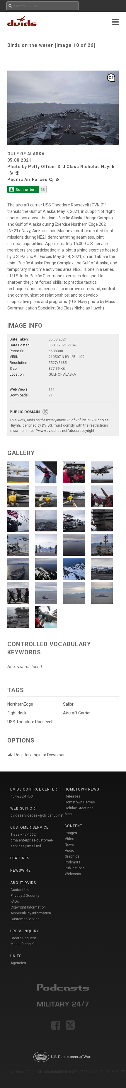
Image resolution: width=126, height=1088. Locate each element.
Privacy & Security (25, 896)
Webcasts (73, 874)
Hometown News (81, 789)
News (69, 845)
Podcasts (72, 862)
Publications (75, 868)
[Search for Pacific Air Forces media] (51, 179)
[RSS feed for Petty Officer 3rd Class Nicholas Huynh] (12, 173)
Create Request (23, 938)
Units (15, 956)
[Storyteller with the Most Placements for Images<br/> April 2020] (18, 173)
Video (69, 839)
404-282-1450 (22, 796)
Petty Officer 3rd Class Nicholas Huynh (71, 166)
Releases (72, 796)
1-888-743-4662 (23, 834)
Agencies (18, 963)
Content (73, 826)
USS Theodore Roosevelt (30, 721)
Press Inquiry (24, 931)
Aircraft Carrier (77, 713)
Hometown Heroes (80, 802)
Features (19, 858)
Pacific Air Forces (27, 179)
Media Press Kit (23, 944)
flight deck (16, 713)
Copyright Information (28, 907)
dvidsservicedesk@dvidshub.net (37, 815)
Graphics (72, 856)
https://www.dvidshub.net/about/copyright (60, 431)
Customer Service (25, 919)
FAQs (15, 901)
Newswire (20, 870)
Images (71, 833)
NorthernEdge (20, 704)
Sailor (68, 704)
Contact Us (20, 890)
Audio (69, 850)
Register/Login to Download (40, 754)
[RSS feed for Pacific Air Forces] (57, 179)
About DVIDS (23, 883)
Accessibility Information (31, 913)
